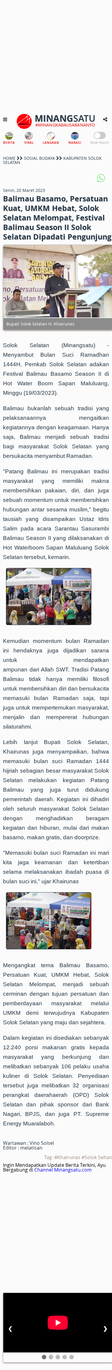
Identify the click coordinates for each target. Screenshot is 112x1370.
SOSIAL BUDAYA (39, 158)
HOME (9, 158)
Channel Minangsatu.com (63, 1170)
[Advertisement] (56, 56)
